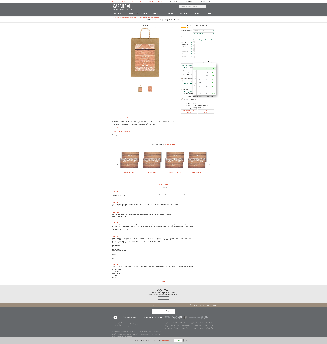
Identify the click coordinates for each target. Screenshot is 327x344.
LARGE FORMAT (157, 13)
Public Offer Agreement (203, 330)
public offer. (168, 330)
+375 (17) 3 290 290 (187, 1)
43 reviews (194, 27)
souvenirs (144, 13)
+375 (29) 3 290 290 (172, 1)
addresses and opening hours (124, 336)
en (115, 317)
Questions (150, 1)
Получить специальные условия (189, 111)
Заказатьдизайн (206, 111)
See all (163, 281)
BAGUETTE (183, 13)
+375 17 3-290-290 (116, 327)
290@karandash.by (211, 305)
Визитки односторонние (174, 172)
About (133, 1)
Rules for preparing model (130, 317)
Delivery (124, 1)
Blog (141, 1)
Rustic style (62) (170, 144)
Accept (178, 340)
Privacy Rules (192, 330)
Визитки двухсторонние (197, 172)
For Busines (114, 1)
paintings (170, 13)
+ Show (116, 127)
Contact (160, 1)
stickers (209, 13)
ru (113, 317)
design (196, 13)
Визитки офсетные (152, 172)
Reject (187, 340)
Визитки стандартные (129, 172)
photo (131, 13)
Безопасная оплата (189, 99)
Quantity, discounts (187, 61)
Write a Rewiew (164, 184)
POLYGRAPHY (118, 13)
